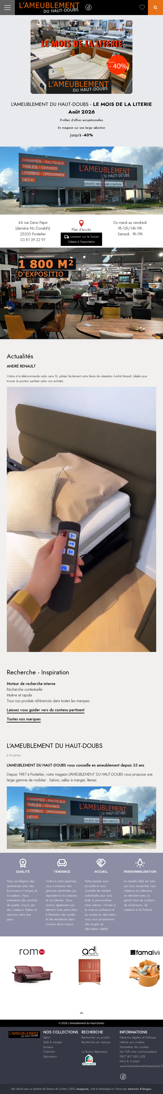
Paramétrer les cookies (134, 1047)
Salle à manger (52, 1042)
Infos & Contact (130, 1061)
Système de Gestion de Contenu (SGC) (61, 1089)
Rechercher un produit (96, 1037)
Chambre (49, 1051)
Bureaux (48, 1047)
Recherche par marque (96, 1042)
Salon (46, 1037)
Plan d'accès (81, 229)
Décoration (50, 1056)
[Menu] (7, 7)
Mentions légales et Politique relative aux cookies (138, 1040)
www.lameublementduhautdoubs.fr (141, 1066)
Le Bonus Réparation (95, 1051)
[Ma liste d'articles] (142, 7)
